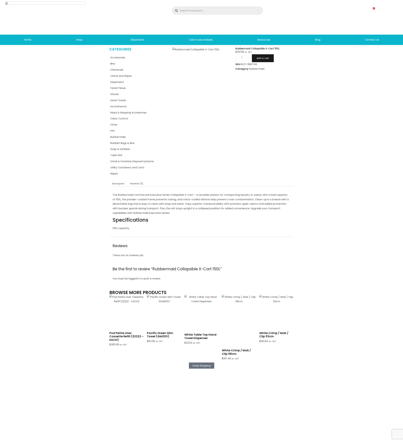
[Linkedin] (311, 437)
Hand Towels (118, 100)
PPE (112, 131)
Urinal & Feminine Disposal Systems (132, 161)
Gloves (114, 94)
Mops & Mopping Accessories (128, 112)
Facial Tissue (118, 88)
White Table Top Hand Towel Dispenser (200, 336)
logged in (134, 278)
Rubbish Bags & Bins (122, 143)
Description (118, 183)
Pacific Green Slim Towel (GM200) (160, 334)
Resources (263, 40)
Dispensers (137, 40)
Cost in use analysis (201, 40)
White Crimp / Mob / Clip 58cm (236, 352)
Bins (112, 63)
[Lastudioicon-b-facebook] (306, 437)
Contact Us (372, 40)
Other (114, 124)
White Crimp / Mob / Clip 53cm (273, 334)
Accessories (117, 57)
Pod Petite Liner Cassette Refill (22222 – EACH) (126, 336)
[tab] (118, 183)
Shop (79, 40)
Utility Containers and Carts (127, 167)
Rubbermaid (117, 137)
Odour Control (119, 118)
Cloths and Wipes (121, 76)
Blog (317, 40)
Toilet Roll (116, 155)
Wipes (114, 173)
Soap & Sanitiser (120, 149)
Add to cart (263, 58)
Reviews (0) (136, 183)
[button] (126, 319)
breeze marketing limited (114, 437)
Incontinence (118, 106)
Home (27, 40)
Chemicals (116, 70)
